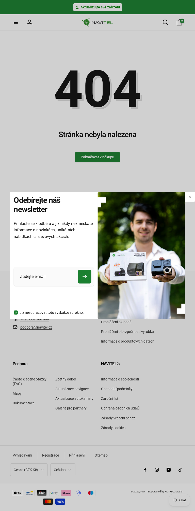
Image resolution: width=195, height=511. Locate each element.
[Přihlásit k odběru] (84, 276)
